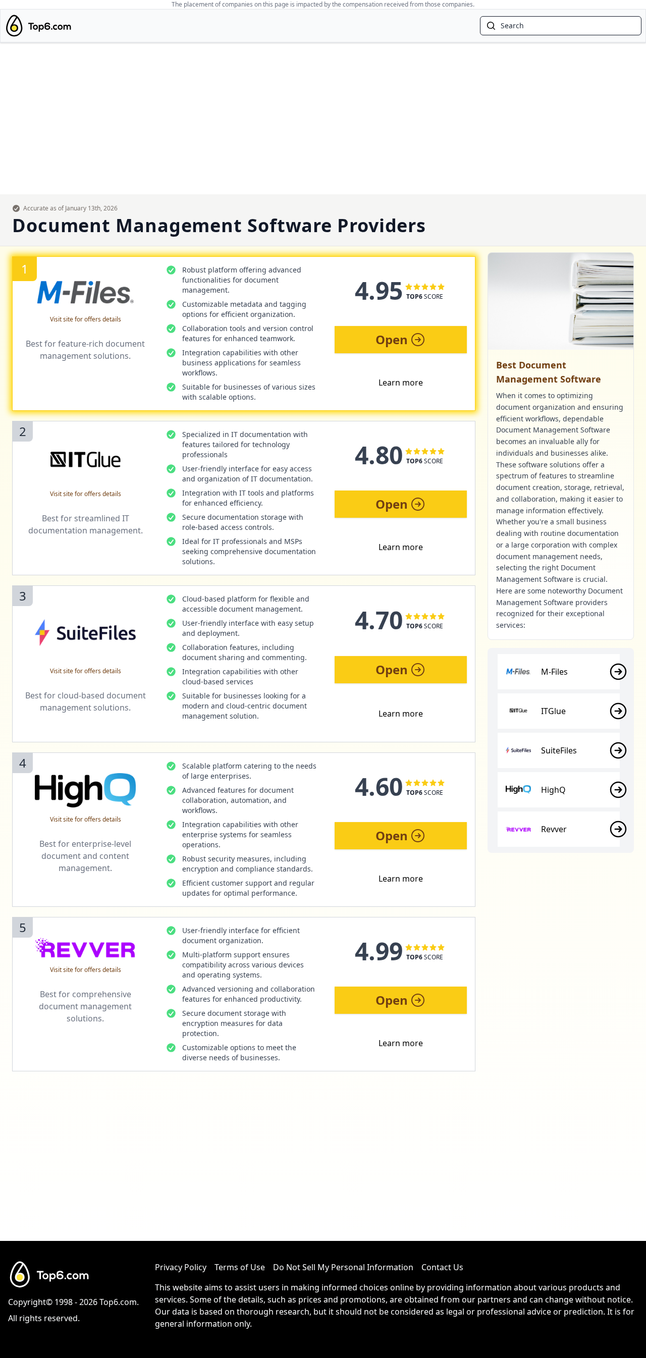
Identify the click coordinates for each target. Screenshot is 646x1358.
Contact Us (442, 1267)
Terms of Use (239, 1267)
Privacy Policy (180, 1267)
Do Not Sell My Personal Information (343, 1267)
